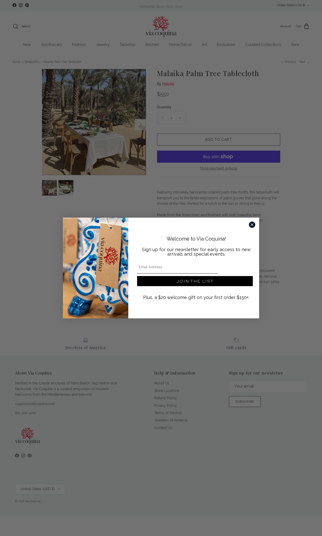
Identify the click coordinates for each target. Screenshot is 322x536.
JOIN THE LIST (195, 281)
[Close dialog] (252, 225)
